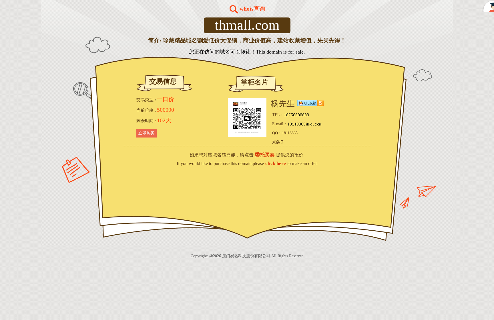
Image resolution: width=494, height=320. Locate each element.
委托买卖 (264, 155)
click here (275, 163)
